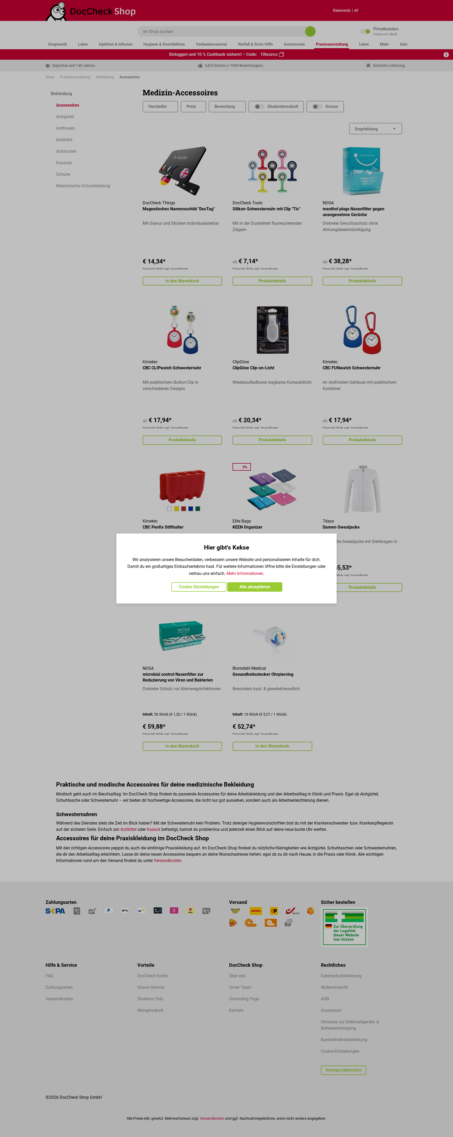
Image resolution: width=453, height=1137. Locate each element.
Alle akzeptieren (254, 586)
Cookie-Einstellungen (199, 586)
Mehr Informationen (244, 573)
